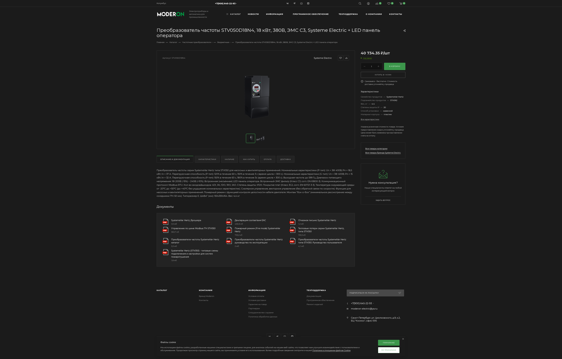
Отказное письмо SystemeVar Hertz (317, 220)
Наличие (229, 159)
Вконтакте (270, 336)
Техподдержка (316, 290)
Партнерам (254, 308)
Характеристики (207, 159)
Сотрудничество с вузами (261, 312)
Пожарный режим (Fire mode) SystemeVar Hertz (257, 230)
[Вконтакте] (287, 3)
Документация (314, 296)
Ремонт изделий (315, 304)
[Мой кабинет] (368, 4)
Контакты (203, 300)
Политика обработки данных (262, 316)
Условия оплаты (256, 296)
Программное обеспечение (320, 300)
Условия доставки (257, 300)
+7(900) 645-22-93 (225, 3)
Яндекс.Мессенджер (277, 336)
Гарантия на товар (257, 304)
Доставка (285, 159)
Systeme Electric (323, 58)
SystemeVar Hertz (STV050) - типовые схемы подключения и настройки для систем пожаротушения (194, 253)
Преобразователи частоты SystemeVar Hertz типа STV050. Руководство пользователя (322, 241)
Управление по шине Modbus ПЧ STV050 (193, 228)
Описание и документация (175, 159)
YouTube (285, 336)
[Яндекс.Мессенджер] (294, 3)
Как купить (249, 159)
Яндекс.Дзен (308, 3)
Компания (206, 290)
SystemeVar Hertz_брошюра (186, 220)
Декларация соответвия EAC (250, 220)
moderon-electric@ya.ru (364, 308)
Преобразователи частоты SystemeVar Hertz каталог (195, 241)
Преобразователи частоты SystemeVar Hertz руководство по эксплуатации (259, 241)
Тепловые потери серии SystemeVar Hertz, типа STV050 (321, 230)
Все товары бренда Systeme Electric (383, 152)
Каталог (162, 290)
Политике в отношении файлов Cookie (331, 350)
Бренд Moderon (206, 296)
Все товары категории (376, 148)
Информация (256, 290)
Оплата (268, 159)
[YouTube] (301, 3)
